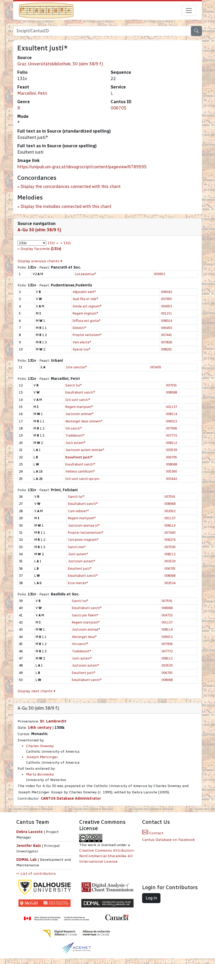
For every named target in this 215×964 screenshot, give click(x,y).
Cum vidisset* (78, 511)
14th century (39, 727)
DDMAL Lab (26, 859)
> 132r (65, 243)
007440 (169, 533)
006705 (118, 108)
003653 (159, 274)
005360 (171, 471)
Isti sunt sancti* (77, 400)
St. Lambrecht (53, 721)
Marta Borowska (40, 774)
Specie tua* (81, 349)
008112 (171, 443)
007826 (166, 342)
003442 (171, 479)
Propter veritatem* (87, 335)
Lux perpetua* (85, 274)
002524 (169, 583)
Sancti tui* (73, 385)
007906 (171, 428)
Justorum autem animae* (84, 450)
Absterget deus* (84, 637)
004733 (167, 615)
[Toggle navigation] (188, 10)
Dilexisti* (79, 328)
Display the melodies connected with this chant (65, 206)
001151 (166, 313)
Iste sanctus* (76, 367)
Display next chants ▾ (36, 691)
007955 (166, 299)
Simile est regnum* (87, 306)
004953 (166, 306)
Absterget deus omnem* (84, 421)
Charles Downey (40, 746)
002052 (169, 511)
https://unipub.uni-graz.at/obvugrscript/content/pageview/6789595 (82, 166)
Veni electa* (82, 342)
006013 (171, 421)
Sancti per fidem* (85, 615)
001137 (171, 407)
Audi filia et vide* (85, 299)
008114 (171, 414)
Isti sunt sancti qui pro (82, 479)
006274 (169, 540)
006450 (166, 328)
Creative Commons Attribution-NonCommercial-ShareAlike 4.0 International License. (107, 856)
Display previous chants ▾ (40, 261)
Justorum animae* (79, 414)
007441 (166, 335)
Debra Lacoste (29, 832)
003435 (155, 367)
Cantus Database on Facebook (168, 839)
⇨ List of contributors (36, 873)
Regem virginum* (85, 313)
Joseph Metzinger (42, 757)
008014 (166, 321)
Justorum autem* (81, 561)
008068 (171, 392)
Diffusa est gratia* (87, 321)
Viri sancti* (73, 428)
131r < (52, 243)
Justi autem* (75, 443)
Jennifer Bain (29, 845)
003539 (171, 450)
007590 (169, 547)
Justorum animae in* (84, 525)
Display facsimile (40, 249)
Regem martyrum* (79, 407)
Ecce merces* (78, 583)
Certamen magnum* (83, 540)
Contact (155, 833)
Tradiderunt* (75, 435)
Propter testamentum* (85, 533)
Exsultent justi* (80, 568)
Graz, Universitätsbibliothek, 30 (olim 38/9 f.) (60, 63)
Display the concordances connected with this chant (70, 186)
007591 (171, 385)
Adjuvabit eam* (84, 292)
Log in (151, 897)
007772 (171, 435)
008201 (166, 349)
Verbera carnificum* (80, 471)
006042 (166, 292)
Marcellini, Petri (32, 93)
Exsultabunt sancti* (80, 392)
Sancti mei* (77, 547)
